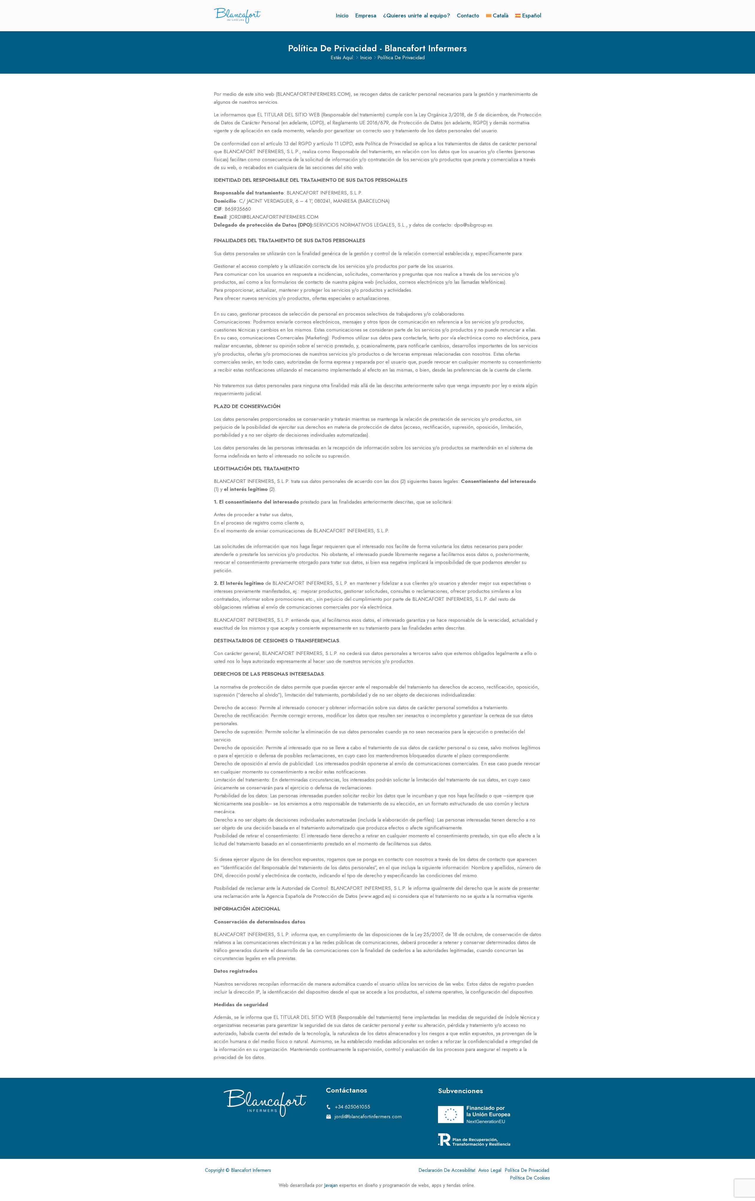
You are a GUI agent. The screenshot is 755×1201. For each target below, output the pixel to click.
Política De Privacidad (527, 1170)
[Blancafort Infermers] (237, 16)
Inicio (342, 15)
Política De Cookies (530, 1177)
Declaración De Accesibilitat (446, 1170)
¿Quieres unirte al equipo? (416, 15)
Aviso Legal (489, 1170)
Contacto (468, 15)
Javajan (331, 1185)
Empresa (365, 15)
